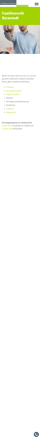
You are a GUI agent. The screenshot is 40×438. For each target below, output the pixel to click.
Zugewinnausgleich (13, 94)
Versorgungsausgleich (14, 91)
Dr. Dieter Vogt (7, 128)
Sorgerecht (10, 109)
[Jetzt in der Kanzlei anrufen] (36, 434)
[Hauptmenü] (36, 4)
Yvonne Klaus (6, 126)
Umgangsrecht (11, 112)
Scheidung (9, 87)
